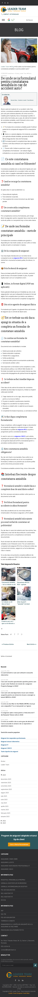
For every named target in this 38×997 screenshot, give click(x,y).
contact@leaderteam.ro (8, 950)
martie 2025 (5, 810)
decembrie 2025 (6, 779)
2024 (4, 821)
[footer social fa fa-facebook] (15, 980)
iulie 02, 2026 (4, 691)
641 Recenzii (29, 20)
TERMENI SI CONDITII (8, 921)
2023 (4, 823)
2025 (4, 775)
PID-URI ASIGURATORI (8, 890)
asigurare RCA (18, 258)
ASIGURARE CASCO (7, 869)
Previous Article (8, 644)
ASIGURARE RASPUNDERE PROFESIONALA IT (15, 866)
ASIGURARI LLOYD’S (7, 862)
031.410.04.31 (5, 946)
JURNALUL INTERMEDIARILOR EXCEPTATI (14, 886)
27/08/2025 (4, 73)
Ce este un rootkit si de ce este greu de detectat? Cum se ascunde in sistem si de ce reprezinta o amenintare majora (17, 723)
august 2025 (5, 793)
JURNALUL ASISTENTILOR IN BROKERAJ (13, 883)
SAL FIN (3, 914)
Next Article (31, 644)
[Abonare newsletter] (35, 965)
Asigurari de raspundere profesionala (13, 738)
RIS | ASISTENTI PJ (7, 897)
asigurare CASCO (19, 436)
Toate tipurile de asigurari (9, 751)
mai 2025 (4, 803)
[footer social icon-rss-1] (19, 980)
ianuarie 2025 (5, 816)
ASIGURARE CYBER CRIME (9, 859)
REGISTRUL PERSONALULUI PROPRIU (13, 880)
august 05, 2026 (5, 671)
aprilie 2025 (4, 806)
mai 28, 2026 (4, 711)
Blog (12, 66)
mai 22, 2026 (4, 719)
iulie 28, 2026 (4, 679)
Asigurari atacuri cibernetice (10, 741)
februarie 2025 (5, 813)
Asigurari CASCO (6, 748)
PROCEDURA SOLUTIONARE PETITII (12, 930)
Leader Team (5, 66)
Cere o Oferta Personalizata (19, 844)
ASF (2, 911)
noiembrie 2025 (6, 782)
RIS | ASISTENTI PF (7, 893)
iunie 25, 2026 (4, 702)
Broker (17, 73)
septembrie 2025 (6, 789)
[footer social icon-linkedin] (22, 980)
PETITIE (3, 900)
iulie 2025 (4, 796)
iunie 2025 (4, 799)
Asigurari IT (4, 745)
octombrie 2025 (6, 786)
